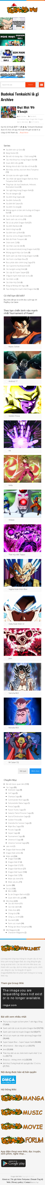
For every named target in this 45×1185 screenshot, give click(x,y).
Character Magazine (16, 932)
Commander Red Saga (17, 800)
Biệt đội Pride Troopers (15, 239)
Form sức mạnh (14, 923)
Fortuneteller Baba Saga (17, 803)
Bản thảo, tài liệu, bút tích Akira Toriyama (22, 169)
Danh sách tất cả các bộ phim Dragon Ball (20, 1028)
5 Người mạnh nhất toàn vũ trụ (18, 276)
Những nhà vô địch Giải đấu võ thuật (20, 166)
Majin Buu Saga (14, 826)
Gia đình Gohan (12, 200)
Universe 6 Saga (14, 839)
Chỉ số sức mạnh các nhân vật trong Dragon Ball (22, 1035)
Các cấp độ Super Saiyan (16, 272)
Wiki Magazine (11, 930)
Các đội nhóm (13, 903)
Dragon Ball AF (14, 862)
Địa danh (33, 116)
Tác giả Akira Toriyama (20, 1179)
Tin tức (8, 888)
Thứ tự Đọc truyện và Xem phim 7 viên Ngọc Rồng (22, 1021)
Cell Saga (11, 793)
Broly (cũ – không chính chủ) (14, 1059)
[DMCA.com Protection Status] (8, 1083)
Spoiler (9, 885)
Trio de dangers (12, 193)
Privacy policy (17, 1182)
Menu (41, 84)
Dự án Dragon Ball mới (17, 894)
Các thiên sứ (11, 279)
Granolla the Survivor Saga (18, 823)
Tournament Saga (23, 119)
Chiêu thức (12, 910)
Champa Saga (13, 796)
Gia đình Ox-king (12, 207)
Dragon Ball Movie (15, 869)
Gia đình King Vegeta (14, 197)
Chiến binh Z (11, 242)
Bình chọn (35, 771)
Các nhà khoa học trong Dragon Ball (20, 160)
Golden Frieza (13, 820)
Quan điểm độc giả (13, 163)
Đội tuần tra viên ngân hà (16, 175)
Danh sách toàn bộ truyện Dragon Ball (18, 1032)
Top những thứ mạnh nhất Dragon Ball (21, 289)
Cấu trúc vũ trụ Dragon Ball (16, 236)
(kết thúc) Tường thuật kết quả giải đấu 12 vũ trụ (22, 1063)
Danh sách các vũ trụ (14, 219)
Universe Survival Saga (17, 843)
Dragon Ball (33, 119)
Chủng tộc (12, 913)
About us (5, 1179)
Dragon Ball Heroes (14, 849)
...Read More (23, 132)
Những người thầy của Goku (17, 252)
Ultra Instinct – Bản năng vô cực (15, 1046)
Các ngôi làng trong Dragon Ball (18, 190)
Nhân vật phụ (13, 882)
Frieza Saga (12, 806)
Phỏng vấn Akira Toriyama (18, 927)
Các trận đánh (13, 907)
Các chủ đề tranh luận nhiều (17, 216)
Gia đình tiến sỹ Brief (14, 232)
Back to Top (34, 1182)
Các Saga (9, 787)
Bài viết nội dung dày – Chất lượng (19, 156)
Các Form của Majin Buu (15, 259)
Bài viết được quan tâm (15, 784)
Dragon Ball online (13, 853)
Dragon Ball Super (15, 872)
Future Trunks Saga (15, 810)
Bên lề (10, 891)
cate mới (9, 846)
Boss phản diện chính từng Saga (19, 262)
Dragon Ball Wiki (16, 1176)
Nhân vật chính (14, 878)
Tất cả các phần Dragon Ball (17, 222)
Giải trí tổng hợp (12, 229)
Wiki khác (25, 122)
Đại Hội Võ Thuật (25, 110)
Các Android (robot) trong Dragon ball (21, 249)
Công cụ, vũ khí (14, 917)
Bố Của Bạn (22, 116)
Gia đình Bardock (13, 226)
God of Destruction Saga (18, 816)
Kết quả (23, 771)
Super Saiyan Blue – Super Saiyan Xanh (18, 1042)
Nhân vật (9, 856)
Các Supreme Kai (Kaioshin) (17, 266)
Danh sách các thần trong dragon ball (21, 256)
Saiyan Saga (13, 833)
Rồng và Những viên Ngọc (16, 286)
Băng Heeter (11, 153)
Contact (27, 1182)
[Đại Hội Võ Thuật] (8, 112)
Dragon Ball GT (14, 865)
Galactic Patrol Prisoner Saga (19, 813)
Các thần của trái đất (14, 246)
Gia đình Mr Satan (13, 203)
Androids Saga (14, 790)
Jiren (4, 1049)
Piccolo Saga (13, 830)
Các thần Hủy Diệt (13, 282)
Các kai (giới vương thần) (15, 269)
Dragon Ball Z (13, 875)
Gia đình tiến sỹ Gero (14, 150)
